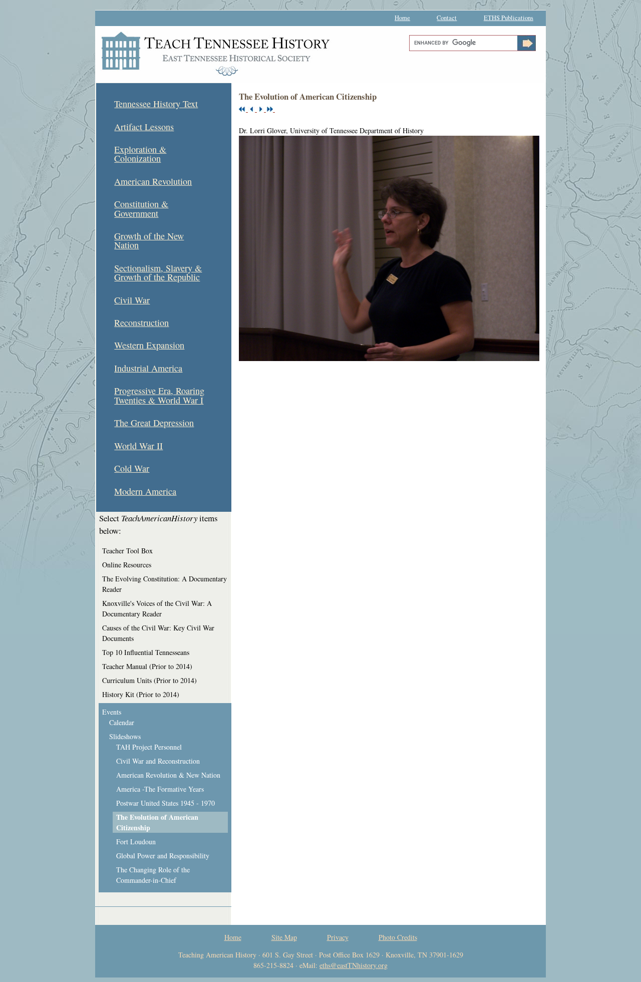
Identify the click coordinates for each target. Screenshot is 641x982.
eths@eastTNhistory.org (353, 965)
